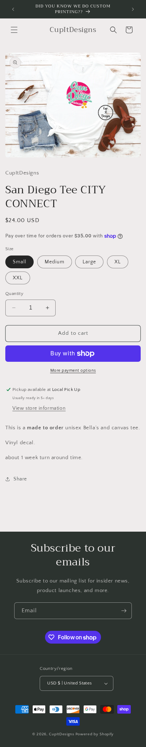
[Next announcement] (133, 9)
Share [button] (20, 479)
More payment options (73, 370)
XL (117, 262)
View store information (39, 408)
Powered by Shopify (94, 734)
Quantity (14, 293)
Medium (54, 262)
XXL (18, 278)
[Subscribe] (123, 610)
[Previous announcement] (13, 9)
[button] (14, 30)
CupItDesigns (61, 734)
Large (89, 262)
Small (19, 262)
